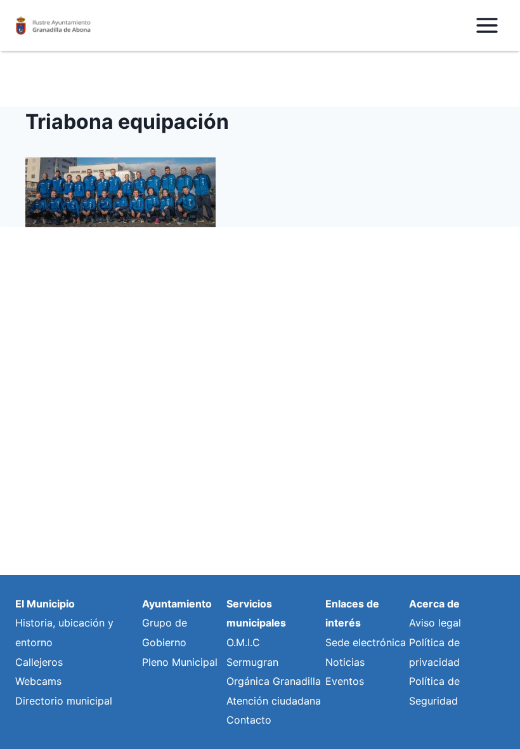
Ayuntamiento (177, 603)
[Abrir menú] (487, 25)
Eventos (344, 681)
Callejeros (39, 662)
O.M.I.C (243, 642)
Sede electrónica (365, 642)
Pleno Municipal (180, 662)
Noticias (345, 662)
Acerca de (434, 603)
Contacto (248, 719)
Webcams (38, 681)
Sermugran (252, 662)
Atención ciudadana (273, 700)
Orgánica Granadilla (273, 681)
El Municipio (45, 603)
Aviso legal (435, 622)
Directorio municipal (63, 700)
